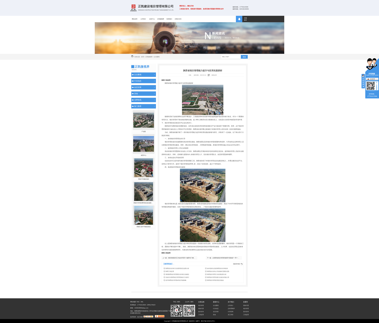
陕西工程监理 (166, 80)
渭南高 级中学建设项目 (143, 226)
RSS (138, 302)
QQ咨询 (372, 79)
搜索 (244, 57)
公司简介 (143, 19)
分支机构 (230, 311)
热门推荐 (137, 106)
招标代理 (201, 308)
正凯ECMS (178, 19)
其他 (136, 94)
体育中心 (143, 155)
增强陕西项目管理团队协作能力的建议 (177, 274)
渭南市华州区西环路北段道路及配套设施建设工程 (143, 203)
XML (142, 302)
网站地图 (133, 302)
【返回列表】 (236, 264)
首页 (142, 57)
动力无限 (140, 317)
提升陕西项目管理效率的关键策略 (176, 280)
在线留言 (245, 19)
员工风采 (230, 314)
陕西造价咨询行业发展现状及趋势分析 (177, 268)
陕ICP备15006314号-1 (208, 321)
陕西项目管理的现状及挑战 (215, 280)
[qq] (239, 19)
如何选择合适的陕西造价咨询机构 (217, 268)
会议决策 (137, 87)
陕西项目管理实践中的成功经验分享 (218, 277)
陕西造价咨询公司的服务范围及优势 (218, 271)
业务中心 (152, 19)
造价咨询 (201, 311)
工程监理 (201, 314)
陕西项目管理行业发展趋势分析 (216, 274)
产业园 (144, 131)
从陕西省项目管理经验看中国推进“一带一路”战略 (227, 258)
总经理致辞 (231, 308)
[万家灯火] (148, 317)
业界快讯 (137, 100)
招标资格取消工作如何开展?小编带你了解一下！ (183, 258)
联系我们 (169, 19)
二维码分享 (214, 75)
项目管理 (201, 305)
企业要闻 (156, 57)
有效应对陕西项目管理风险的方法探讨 (177, 277)
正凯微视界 (160, 19)
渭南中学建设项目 (143, 179)
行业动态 (137, 81)
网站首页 (134, 19)
